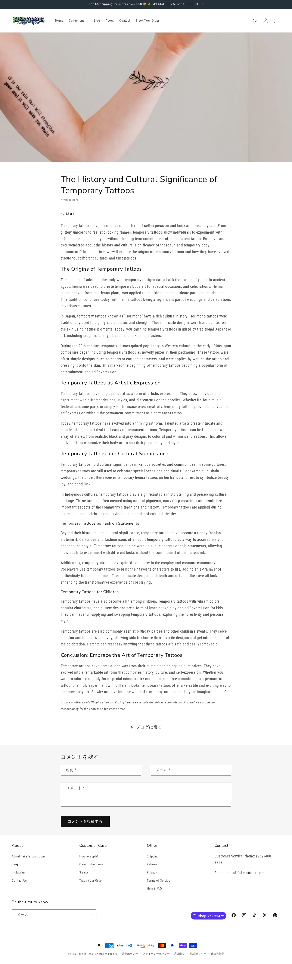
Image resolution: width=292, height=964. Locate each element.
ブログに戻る (149, 727)
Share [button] (70, 214)
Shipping (152, 856)
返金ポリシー (130, 953)
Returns (152, 864)
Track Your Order (91, 880)
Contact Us (19, 880)
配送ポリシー (198, 953)
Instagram (19, 872)
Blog (15, 864)
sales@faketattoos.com (245, 873)
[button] (78, 21)
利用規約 (179, 953)
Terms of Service (158, 880)
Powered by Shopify (105, 953)
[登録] (91, 915)
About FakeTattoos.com (28, 856)
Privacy (152, 872)
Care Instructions (91, 864)
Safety (83, 872)
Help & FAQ (154, 888)
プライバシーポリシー (156, 953)
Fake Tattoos (85, 953)
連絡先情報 (218, 953)
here (128, 702)
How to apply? (89, 856)
